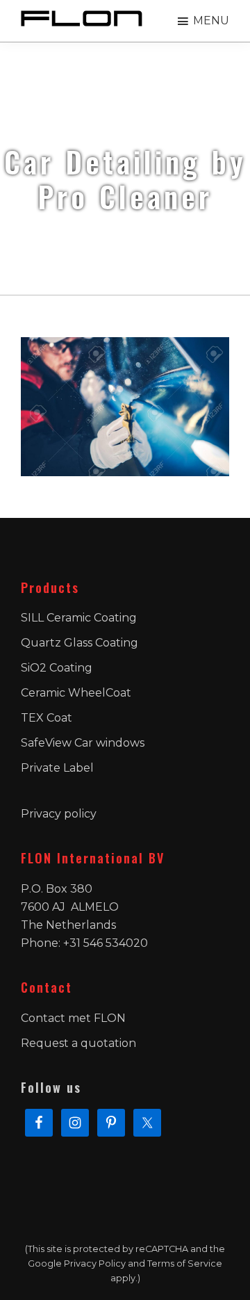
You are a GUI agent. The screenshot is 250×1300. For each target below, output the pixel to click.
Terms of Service (184, 1263)
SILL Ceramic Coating (79, 617)
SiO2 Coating (56, 667)
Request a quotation (78, 1043)
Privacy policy (59, 813)
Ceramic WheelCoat (76, 692)
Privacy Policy (95, 1263)
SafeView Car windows (82, 742)
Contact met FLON (73, 1018)
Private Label (57, 767)
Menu (211, 20)
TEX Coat (46, 717)
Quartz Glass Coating (79, 642)
